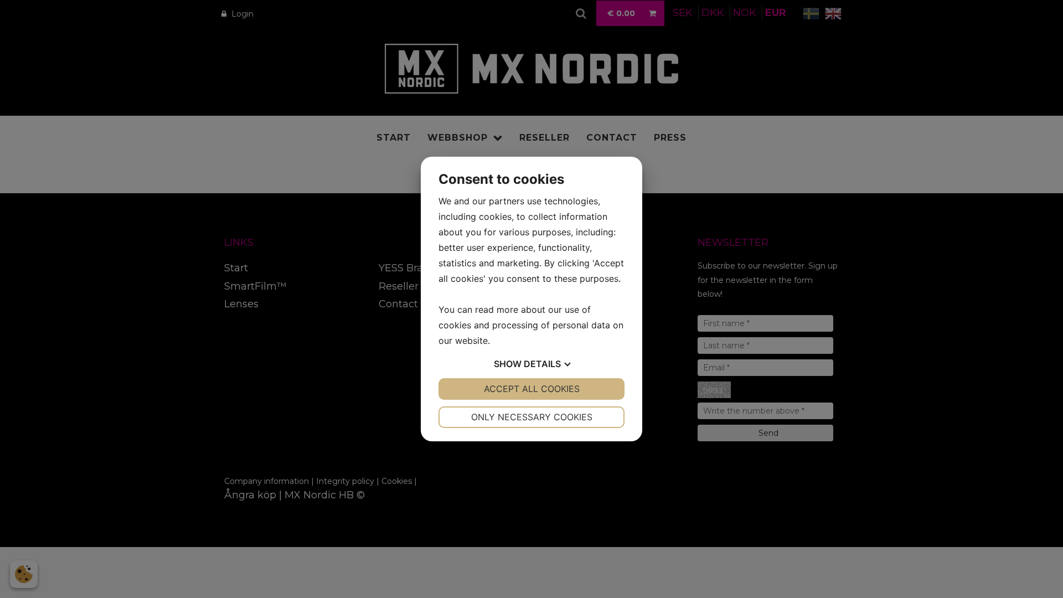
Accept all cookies (532, 388)
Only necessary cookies (531, 416)
